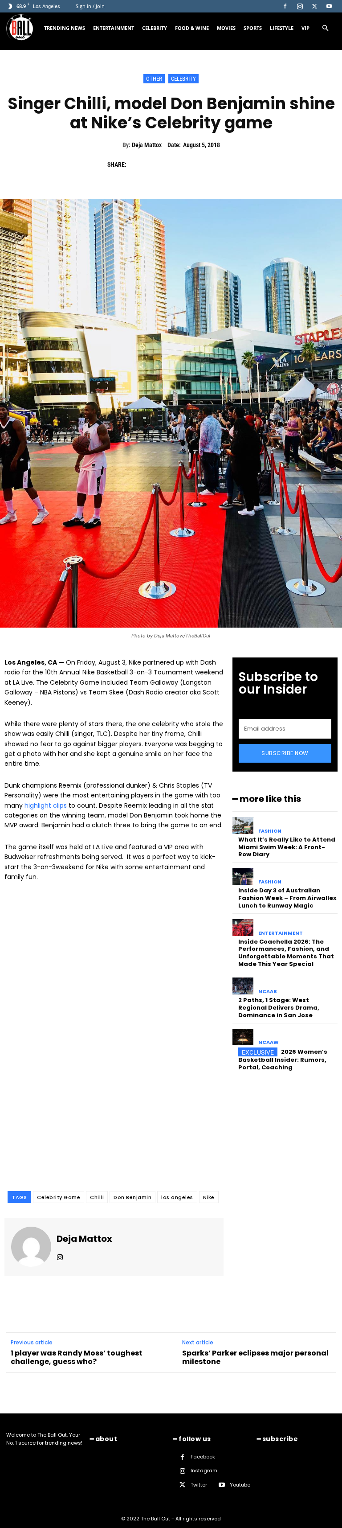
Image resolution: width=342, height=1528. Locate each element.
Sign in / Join (90, 6)
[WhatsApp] (199, 164)
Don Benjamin (132, 1197)
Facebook (203, 1456)
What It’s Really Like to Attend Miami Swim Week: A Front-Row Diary (286, 847)
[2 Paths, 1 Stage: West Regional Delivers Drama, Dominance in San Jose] (242, 986)
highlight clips (45, 805)
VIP (305, 28)
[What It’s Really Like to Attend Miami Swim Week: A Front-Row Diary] (242, 825)
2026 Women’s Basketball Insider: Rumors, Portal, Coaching (282, 1059)
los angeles (177, 1197)
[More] (220, 164)
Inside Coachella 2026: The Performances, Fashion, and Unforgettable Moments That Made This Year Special (286, 953)
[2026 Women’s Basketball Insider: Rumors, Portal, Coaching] (242, 1037)
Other (154, 78)
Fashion (269, 831)
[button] (325, 28)
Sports (253, 28)
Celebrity (154, 28)
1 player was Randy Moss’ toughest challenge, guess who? (76, 1357)
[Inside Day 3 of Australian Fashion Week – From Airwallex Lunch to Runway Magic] (242, 876)
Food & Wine (192, 28)
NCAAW (268, 1042)
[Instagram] (299, 6)
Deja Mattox (147, 144)
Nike (209, 1197)
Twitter (199, 1484)
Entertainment (113, 28)
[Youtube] (329, 6)
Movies (226, 28)
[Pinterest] (178, 164)
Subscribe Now (285, 753)
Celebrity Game (58, 1197)
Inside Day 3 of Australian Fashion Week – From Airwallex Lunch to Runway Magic (287, 898)
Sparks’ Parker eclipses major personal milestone (255, 1357)
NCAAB (267, 991)
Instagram (204, 1470)
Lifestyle (281, 28)
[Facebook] (285, 6)
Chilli (97, 1197)
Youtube (240, 1484)
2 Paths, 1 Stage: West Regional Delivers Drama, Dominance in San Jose (278, 1007)
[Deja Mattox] (31, 1247)
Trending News (64, 28)
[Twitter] (314, 6)
